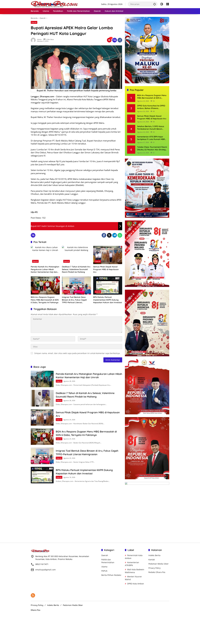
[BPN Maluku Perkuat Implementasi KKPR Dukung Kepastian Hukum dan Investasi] (107, 285)
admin (39, 39)
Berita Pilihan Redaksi (111, 575)
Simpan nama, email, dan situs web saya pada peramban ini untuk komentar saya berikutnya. (77, 353)
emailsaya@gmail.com (45, 569)
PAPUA (104, 571)
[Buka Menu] (167, 4)
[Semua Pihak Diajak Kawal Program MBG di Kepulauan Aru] (107, 255)
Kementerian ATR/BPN (132, 564)
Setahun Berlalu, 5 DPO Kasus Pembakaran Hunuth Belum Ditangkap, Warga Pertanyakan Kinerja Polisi (151, 127)
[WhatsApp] (120, 235)
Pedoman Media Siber (158, 563)
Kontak (151, 559)
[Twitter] (109, 235)
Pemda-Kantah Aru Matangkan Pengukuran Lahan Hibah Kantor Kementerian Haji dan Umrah (45, 269)
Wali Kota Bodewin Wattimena (134, 571)
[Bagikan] (120, 40)
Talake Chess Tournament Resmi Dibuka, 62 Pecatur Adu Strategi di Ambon (152, 148)
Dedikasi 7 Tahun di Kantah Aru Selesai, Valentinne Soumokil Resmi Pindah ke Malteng (76, 269)
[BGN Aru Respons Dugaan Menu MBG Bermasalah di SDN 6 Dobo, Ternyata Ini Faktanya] (45, 285)
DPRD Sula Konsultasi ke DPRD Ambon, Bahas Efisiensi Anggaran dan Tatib (151, 107)
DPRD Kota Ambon (135, 583)
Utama (104, 566)
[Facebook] (104, 235)
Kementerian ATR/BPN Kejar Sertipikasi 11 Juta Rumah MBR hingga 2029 (151, 138)
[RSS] (33, 595)
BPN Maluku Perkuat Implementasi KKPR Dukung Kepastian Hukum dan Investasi (107, 300)
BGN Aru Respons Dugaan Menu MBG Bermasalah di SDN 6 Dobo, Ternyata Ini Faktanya (45, 300)
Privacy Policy (154, 568)
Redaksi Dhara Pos (156, 572)
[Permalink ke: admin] (34, 40)
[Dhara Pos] (54, 4)
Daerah (34, 22)
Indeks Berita (154, 555)
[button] (154, 4)
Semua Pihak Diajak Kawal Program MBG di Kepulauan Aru (106, 269)
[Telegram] (114, 235)
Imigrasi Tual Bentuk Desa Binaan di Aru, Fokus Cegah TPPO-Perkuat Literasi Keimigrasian (74, 300)
